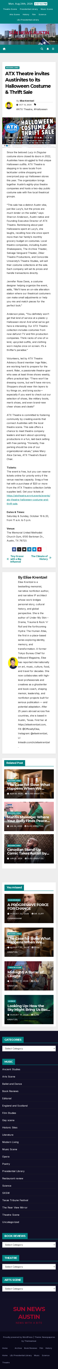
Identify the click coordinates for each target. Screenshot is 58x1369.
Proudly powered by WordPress (18, 1337)
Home (5, 1348)
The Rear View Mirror (15, 1207)
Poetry (6, 1163)
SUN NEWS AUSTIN (29, 32)
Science (42, 14)
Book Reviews (14, 900)
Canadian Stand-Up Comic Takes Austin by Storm (26, 853)
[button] (42, 48)
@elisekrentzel (39, 733)
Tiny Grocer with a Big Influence (17, 559)
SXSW (6, 1192)
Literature (7, 1134)
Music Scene (47, 9)
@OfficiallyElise (30, 728)
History (26, 14)
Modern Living (12, 68)
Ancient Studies (11, 1069)
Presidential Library (29, 9)
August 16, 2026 (19, 1015)
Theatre (6, 1362)
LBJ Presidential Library (28, 20)
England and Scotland (15, 1105)
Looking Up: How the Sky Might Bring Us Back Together (28, 1009)
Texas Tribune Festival (15, 1200)
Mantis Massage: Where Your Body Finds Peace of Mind (28, 821)
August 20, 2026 (20, 947)
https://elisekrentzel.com (32, 724)
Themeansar (30, 1341)
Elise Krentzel (27, 100)
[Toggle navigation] (53, 49)
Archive (18, 1348)
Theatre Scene (10, 9)
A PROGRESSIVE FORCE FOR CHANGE (27, 907)
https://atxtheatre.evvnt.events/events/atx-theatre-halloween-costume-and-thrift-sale (28, 499)
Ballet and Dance (12, 1083)
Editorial (6, 1098)
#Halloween (40, 109)
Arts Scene (15, 14)
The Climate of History (39, 557)
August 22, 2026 (20, 914)
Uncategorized (10, 1222)
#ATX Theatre (24, 109)
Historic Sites (9, 1127)
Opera (5, 1156)
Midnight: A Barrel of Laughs (25, 974)
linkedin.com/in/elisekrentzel (34, 742)
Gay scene (8, 1120)
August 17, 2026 (19, 981)
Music (37, 1355)
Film (34, 14)
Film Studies (9, 1112)
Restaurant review (12, 1178)
